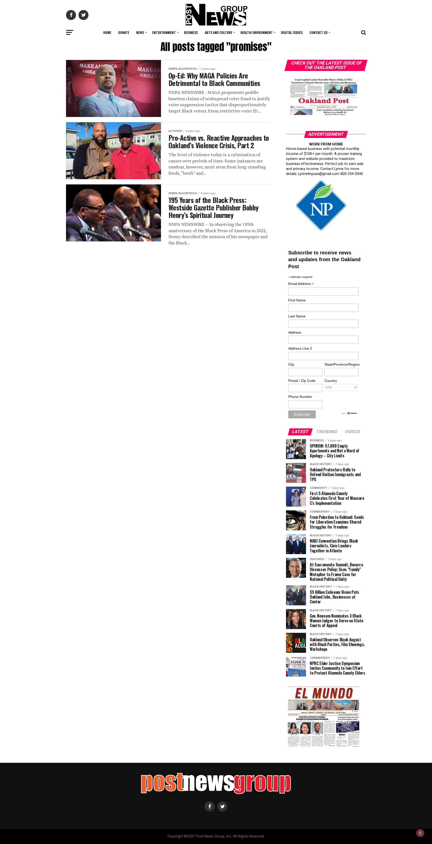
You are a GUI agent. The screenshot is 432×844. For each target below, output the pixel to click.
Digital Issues (291, 32)
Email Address (301, 284)
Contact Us (319, 32)
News (140, 32)
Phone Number (300, 397)
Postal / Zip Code (302, 381)
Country (330, 381)
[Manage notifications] (420, 833)
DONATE (123, 32)
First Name (297, 300)
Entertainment (164, 32)
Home (107, 32)
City (291, 364)
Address (294, 332)
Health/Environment (256, 32)
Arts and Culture (218, 32)
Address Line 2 (300, 348)
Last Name (297, 316)
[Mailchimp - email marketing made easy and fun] (349, 414)
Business (191, 32)
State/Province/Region (341, 364)
